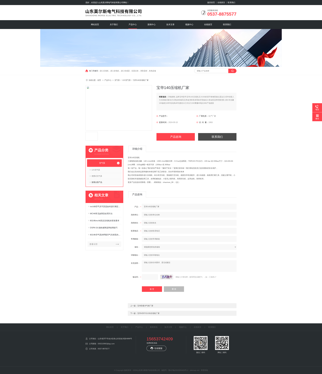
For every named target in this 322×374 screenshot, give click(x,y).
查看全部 (93, 244)
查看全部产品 (97, 182)
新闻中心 (152, 24)
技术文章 (170, 24)
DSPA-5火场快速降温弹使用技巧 (103, 228)
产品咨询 (175, 136)
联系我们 (231, 2)
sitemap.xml (194, 370)
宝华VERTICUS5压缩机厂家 (148, 313)
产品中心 (133, 24)
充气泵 (117, 80)
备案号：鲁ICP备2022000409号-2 (174, 370)
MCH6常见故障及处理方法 (101, 213)
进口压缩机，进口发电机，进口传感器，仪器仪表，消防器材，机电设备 (128, 71)
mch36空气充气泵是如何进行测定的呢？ (105, 206)
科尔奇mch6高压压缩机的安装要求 (104, 221)
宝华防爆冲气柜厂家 (145, 306)
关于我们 (114, 24)
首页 (99, 80)
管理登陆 (204, 370)
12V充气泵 (126, 80)
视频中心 (189, 24)
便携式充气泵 (97, 176)
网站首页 (95, 24)
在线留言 (221, 2)
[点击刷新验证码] (166, 277)
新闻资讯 (153, 327)
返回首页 (211, 2)
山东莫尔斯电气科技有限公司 (111, 2)
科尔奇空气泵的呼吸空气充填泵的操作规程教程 (105, 235)
